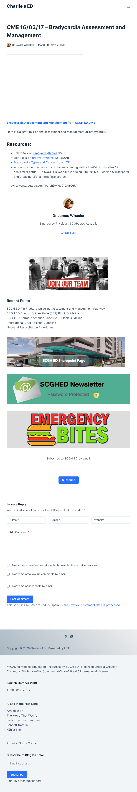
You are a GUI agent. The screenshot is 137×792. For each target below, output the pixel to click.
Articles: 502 (68, 233)
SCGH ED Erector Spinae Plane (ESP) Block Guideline (43, 313)
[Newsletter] (68, 273)
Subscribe (16, 774)
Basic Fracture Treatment (24, 720)
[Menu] (128, 6)
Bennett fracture (18, 725)
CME (62, 45)
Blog (21, 743)
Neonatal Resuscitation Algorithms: (30, 327)
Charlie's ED (20, 6)
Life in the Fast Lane (24, 703)
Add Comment (19, 532)
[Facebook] (66, 636)
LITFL (67, 162)
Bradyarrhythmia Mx (45, 157)
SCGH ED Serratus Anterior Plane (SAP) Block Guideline (44, 318)
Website (99, 520)
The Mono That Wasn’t (22, 715)
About (11, 743)
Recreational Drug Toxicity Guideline (31, 322)
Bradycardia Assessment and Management (37, 122)
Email (56, 520)
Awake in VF (15, 710)
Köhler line (14, 729)
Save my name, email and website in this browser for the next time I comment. (55, 565)
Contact (33, 743)
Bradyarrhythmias (45, 153)
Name (14, 520)
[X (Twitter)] (71, 636)
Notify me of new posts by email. (32, 586)
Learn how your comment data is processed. (90, 605)
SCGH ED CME (85, 122)
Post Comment (19, 599)
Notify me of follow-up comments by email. (39, 574)
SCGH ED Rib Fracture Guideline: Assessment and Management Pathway (56, 308)
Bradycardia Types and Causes (35, 162)
